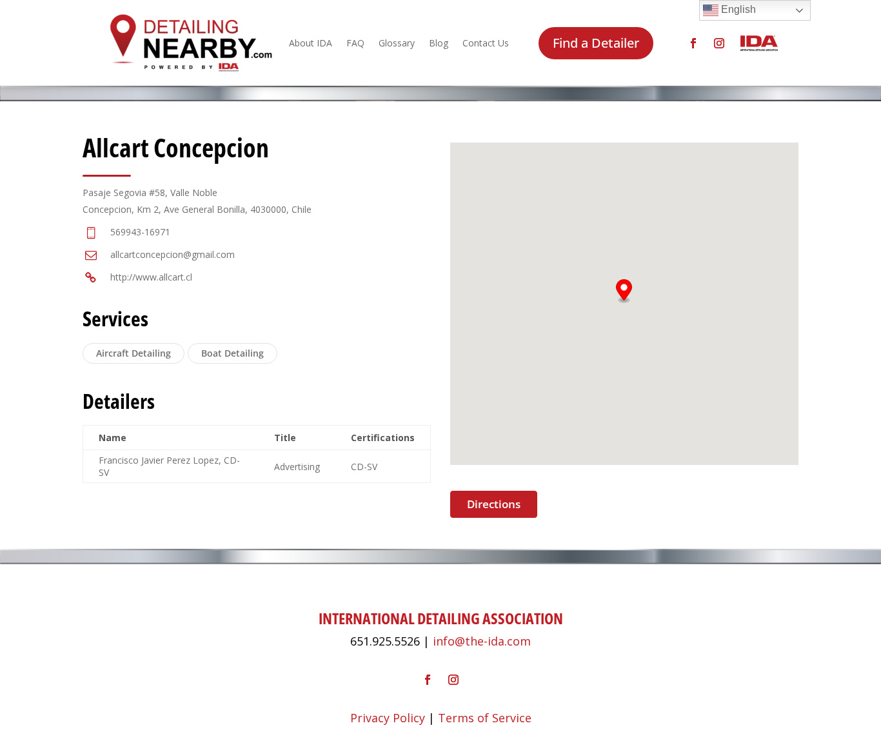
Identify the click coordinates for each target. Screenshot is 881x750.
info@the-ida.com (482, 641)
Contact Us (485, 43)
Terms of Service (484, 717)
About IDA (310, 43)
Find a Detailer (596, 43)
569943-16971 (140, 232)
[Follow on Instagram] (719, 43)
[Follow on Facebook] (693, 43)
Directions (493, 504)
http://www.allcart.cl (151, 277)
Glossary (397, 43)
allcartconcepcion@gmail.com (172, 254)
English (737, 9)
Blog (438, 43)
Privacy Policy (387, 717)
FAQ (355, 43)
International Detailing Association (441, 618)
